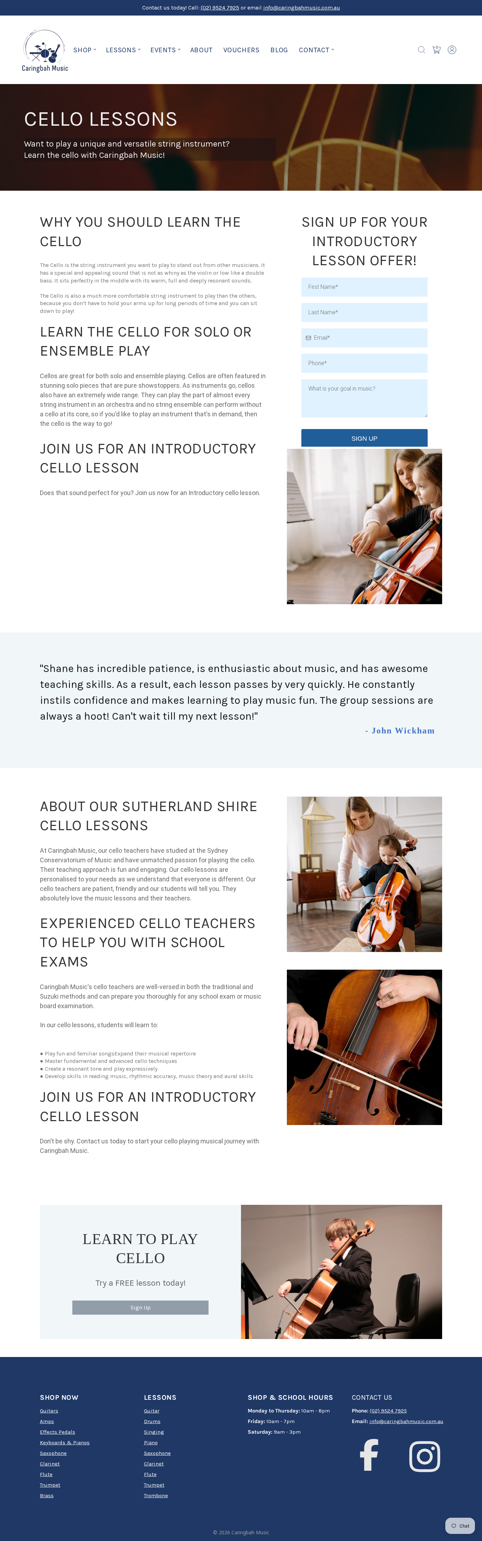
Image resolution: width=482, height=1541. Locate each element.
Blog (279, 50)
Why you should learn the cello (140, 231)
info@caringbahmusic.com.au (301, 7)
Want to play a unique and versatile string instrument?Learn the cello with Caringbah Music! (127, 149)
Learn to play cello (140, 1249)
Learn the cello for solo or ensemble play (146, 341)
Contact (314, 50)
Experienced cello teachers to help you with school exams (147, 942)
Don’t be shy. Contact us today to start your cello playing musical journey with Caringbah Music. (149, 1145)
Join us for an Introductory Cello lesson (148, 458)
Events (163, 50)
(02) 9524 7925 (220, 7)
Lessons (121, 50)
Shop (82, 50)
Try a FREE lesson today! (140, 1283)
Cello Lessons (101, 119)
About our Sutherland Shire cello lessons (149, 815)
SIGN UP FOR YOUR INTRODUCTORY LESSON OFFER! (364, 241)
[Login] (452, 50)
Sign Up (141, 1307)
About (201, 50)
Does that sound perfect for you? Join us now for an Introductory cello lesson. (150, 492)
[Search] (422, 50)
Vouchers (241, 50)
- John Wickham (400, 730)
